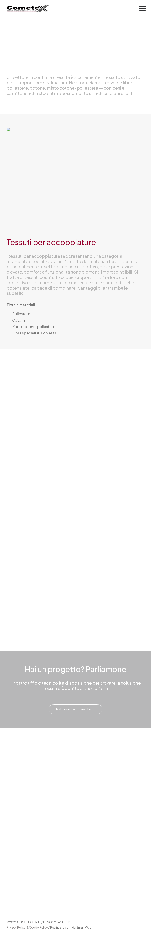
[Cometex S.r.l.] (28, 8)
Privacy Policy (16, 927)
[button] (142, 8)
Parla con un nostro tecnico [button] (73, 709)
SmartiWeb (84, 927)
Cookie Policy (38, 927)
